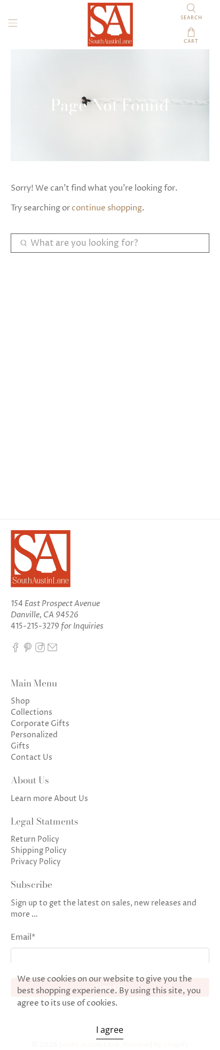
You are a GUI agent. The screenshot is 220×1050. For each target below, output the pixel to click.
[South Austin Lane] (110, 25)
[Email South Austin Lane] (52, 650)
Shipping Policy (39, 850)
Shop (20, 701)
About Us (71, 799)
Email (23, 937)
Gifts (20, 746)
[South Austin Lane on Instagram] (40, 650)
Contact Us (31, 757)
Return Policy (35, 839)
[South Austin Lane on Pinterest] (28, 650)
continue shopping (107, 208)
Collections (31, 712)
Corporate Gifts (40, 724)
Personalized (34, 735)
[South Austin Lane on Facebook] (15, 650)
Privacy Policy (36, 862)
